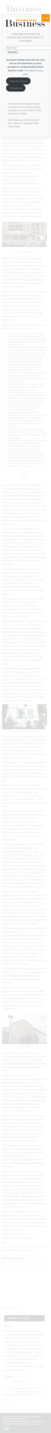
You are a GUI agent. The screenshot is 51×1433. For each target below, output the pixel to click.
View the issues (18, 81)
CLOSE (45, 18)
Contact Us (15, 88)
